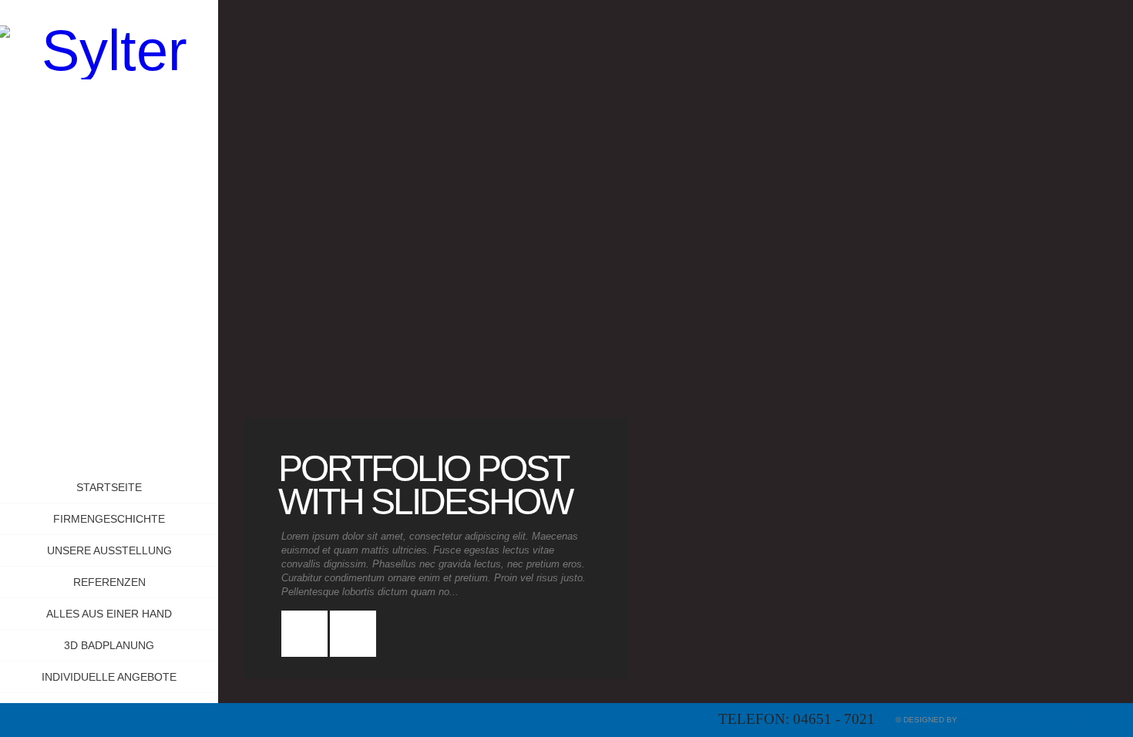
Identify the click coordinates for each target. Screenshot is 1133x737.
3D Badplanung (109, 645)
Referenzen (109, 582)
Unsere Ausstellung (109, 550)
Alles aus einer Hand (109, 613)
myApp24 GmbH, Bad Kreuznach (1026, 719)
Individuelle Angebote (109, 677)
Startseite (109, 487)
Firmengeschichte (109, 519)
